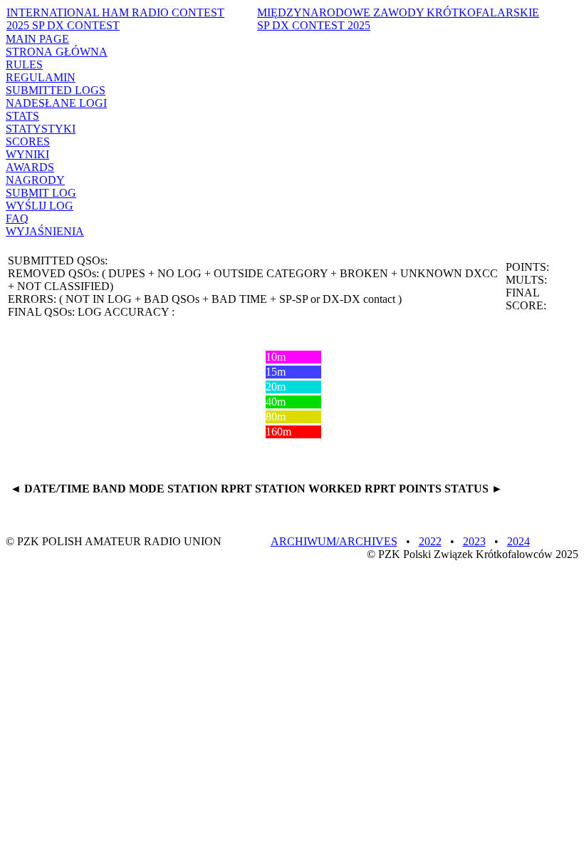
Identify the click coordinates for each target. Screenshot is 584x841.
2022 (430, 541)
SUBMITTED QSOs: (58, 260)
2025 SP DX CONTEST (115, 18)
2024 (518, 541)
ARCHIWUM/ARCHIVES (334, 541)
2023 (474, 541)
